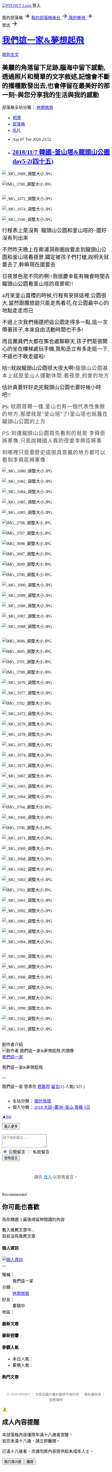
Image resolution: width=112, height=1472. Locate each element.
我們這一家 (12, 1057)
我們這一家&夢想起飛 (43, 40)
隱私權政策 (92, 1394)
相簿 (17, 118)
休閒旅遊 (44, 107)
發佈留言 (11, 1158)
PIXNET (24, 1394)
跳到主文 (10, 54)
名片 (17, 130)
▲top (6, 1116)
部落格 (19, 124)
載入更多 (11, 1126)
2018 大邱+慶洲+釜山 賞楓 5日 (62, 1107)
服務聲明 (56, 1400)
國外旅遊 (42, 1101)
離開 (30, 1462)
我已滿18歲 (12, 1462)
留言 (55, 1086)
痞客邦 (44, 1086)
